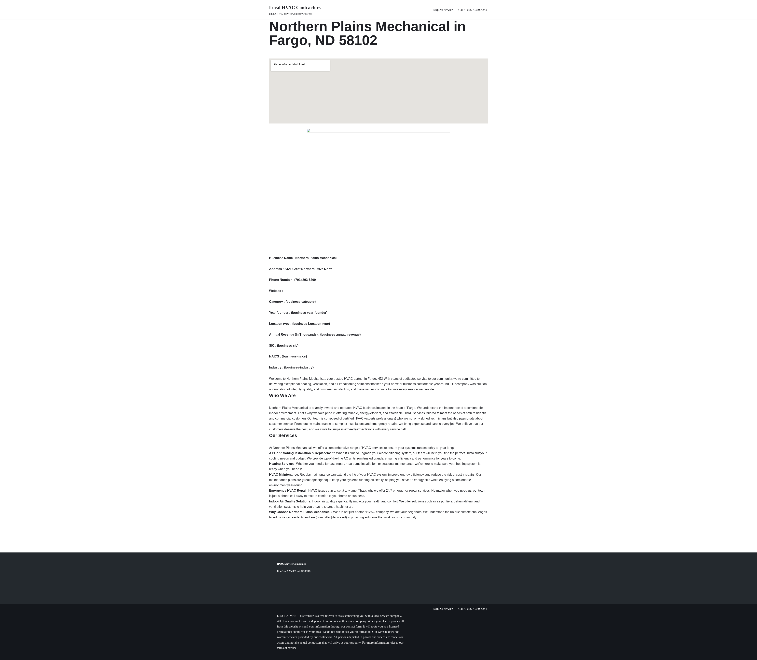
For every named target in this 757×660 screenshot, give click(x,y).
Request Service (443, 9)
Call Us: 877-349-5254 (472, 9)
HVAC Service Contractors (294, 570)
